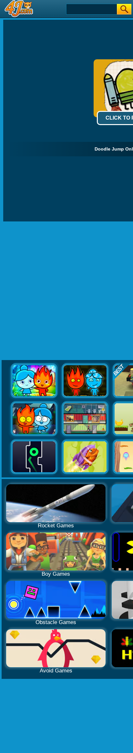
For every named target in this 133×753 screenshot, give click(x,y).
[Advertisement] (66, 291)
